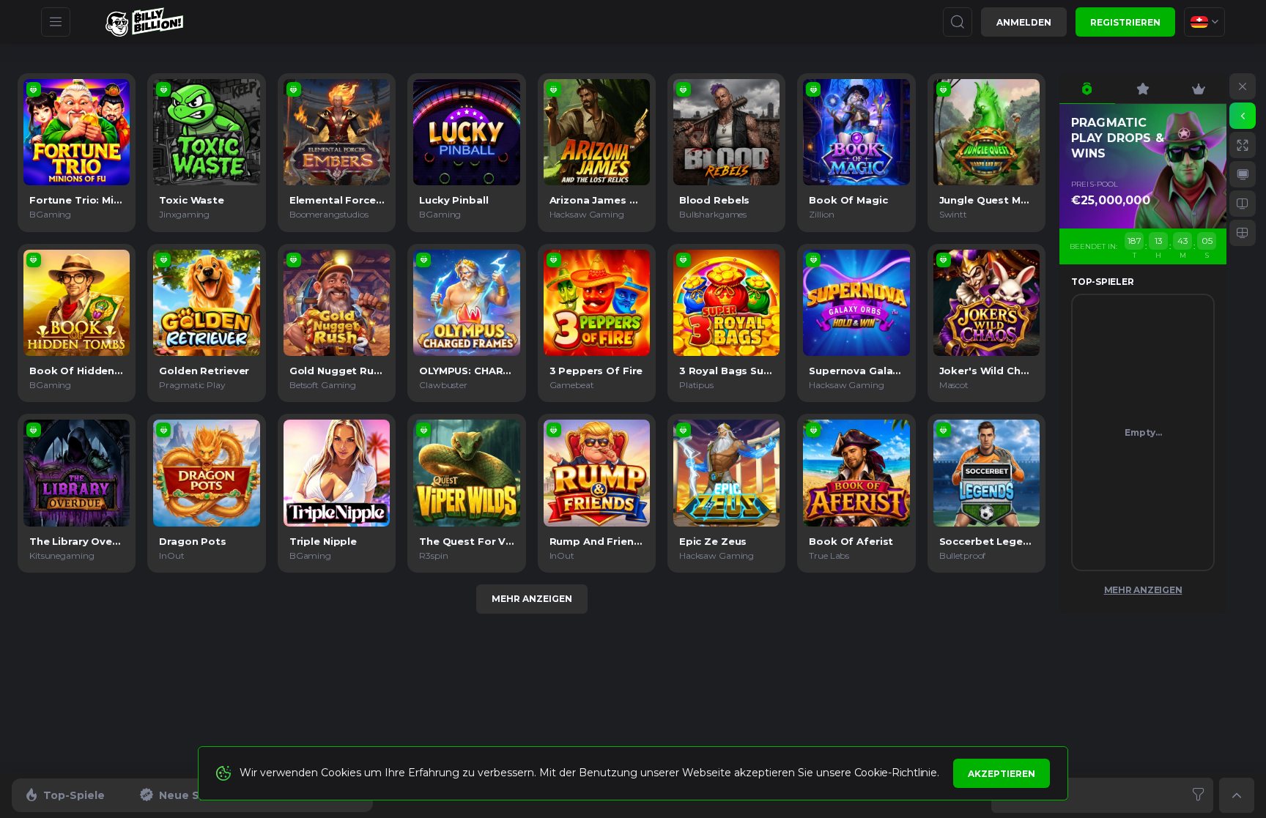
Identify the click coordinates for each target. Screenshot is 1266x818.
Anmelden (1023, 22)
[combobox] (1204, 22)
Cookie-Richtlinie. (896, 772)
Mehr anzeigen (532, 598)
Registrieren (1125, 22)
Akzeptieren (1001, 773)
